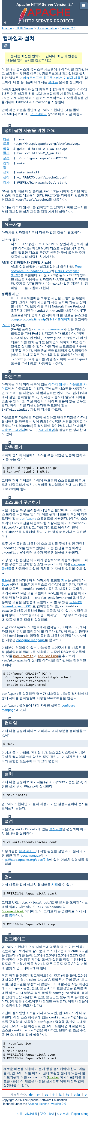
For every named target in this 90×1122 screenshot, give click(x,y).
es (46, 1094)
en (38, 1094)
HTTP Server (24, 28)
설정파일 (55, 829)
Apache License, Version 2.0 (47, 1104)
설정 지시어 (27, 851)
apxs (37, 329)
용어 (51, 1114)
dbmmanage (54, 329)
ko (67, 1094)
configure (28, 518)
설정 (6, 177)
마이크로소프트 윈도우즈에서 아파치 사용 (50, 78)
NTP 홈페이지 (60, 319)
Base (5, 584)
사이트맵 (63, 1114)
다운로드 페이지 (13, 430)
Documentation (47, 28)
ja (60, 1094)
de (30, 1094)
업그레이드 (38, 114)
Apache (7, 28)
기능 (64, 580)
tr (86, 1094)
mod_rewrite (23, 656)
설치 (6, 172)
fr (53, 1094)
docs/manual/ (30, 855)
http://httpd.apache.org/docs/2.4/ (25, 859)
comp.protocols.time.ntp (28, 319)
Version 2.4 (67, 28)
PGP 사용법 (46, 430)
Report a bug (79, 1114)
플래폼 (53, 82)
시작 (54, 884)
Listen (53, 1077)
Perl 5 (6, 325)
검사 (6, 182)
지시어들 (31, 1114)
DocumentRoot (13, 911)
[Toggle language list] (6, 46)
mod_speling (48, 656)
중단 (12, 915)
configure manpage (30, 640)
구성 (6, 158)
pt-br (77, 1094)
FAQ (43, 1114)
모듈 (5, 580)
